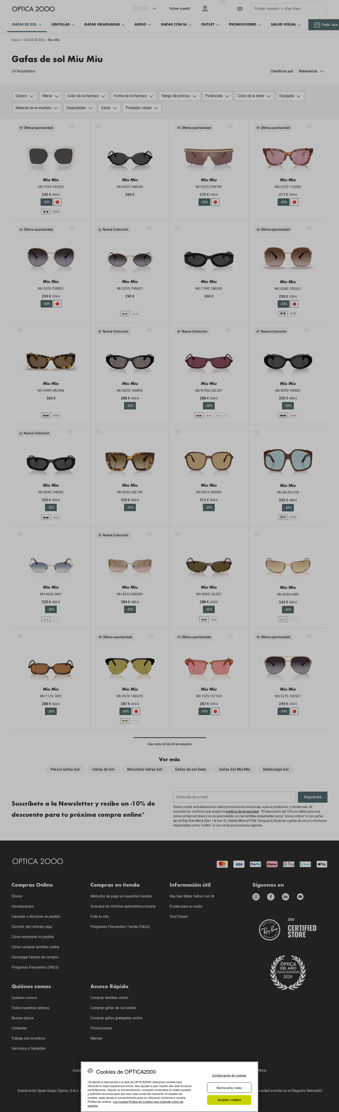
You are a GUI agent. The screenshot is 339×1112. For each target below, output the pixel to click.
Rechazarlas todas (229, 1087)
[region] (169, 1086)
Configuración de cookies (229, 1075)
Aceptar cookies (229, 1100)
